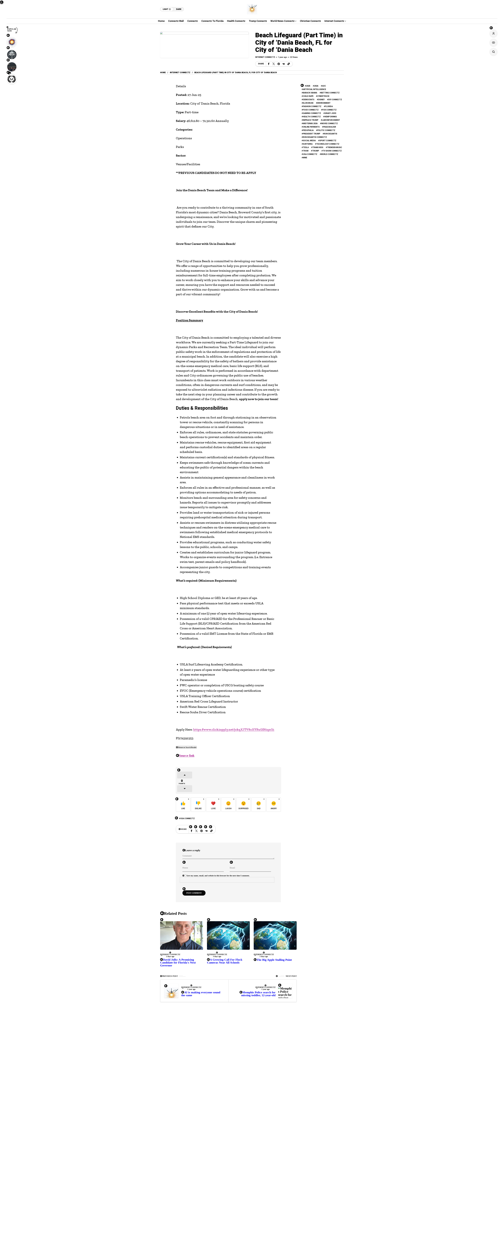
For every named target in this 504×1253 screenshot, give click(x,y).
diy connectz (335, 100)
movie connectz (329, 124)
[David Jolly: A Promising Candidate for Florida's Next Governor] (181, 935)
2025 (308, 86)
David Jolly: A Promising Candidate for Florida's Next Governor (178, 962)
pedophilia (308, 130)
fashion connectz (312, 106)
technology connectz (327, 144)
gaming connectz (312, 113)
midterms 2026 (310, 124)
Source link (186, 755)
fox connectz (329, 110)
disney (321, 100)
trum (305, 151)
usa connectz (187, 818)
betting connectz (330, 93)
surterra (308, 144)
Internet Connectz (265, 57)
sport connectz (327, 141)
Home (163, 72)
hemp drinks (330, 117)
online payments (311, 127)
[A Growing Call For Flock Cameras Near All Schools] (228, 935)
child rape (308, 96)
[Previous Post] (171, 991)
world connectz (329, 154)
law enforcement (331, 120)
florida (329, 106)
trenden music (334, 147)
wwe (305, 158)
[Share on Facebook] (268, 63)
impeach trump (310, 120)
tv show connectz (332, 151)
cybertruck (323, 96)
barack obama (310, 93)
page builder (329, 127)
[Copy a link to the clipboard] (288, 63)
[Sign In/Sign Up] (493, 33)
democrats (308, 100)
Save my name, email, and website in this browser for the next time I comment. (218, 876)
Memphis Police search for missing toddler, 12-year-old (258, 994)
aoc (324, 86)
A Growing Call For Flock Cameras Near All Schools (224, 961)
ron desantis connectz (315, 137)
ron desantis (330, 134)
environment (323, 103)
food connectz (311, 110)
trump (315, 151)
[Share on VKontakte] (283, 63)
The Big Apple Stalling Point (274, 959)
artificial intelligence (314, 89)
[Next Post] (285, 991)
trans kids (318, 147)
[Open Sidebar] (493, 42)
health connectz (312, 117)
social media (309, 141)
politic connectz (326, 130)
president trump (311, 134)
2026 (316, 86)
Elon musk (308, 103)
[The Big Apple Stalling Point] (275, 935)
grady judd (330, 113)
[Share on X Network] (273, 63)
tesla (306, 147)
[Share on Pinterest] (278, 63)
